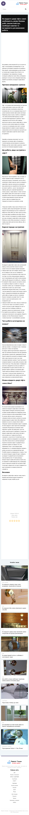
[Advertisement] (14, 49)
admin (16, 515)
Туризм (14, 798)
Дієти (14, 789)
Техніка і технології (14, 774)
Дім (16, 517)
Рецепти (14, 796)
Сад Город (14, 779)
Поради (14, 787)
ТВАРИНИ (14, 783)
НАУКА (14, 802)
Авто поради (14, 794)
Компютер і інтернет (14, 800)
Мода (14, 791)
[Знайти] (26, 9)
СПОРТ (14, 781)
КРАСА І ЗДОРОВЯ (14, 776)
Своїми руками (14, 785)
